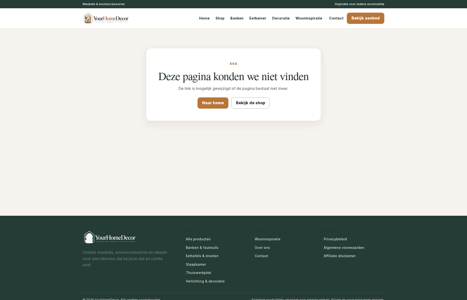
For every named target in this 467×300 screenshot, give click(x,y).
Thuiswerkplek (198, 273)
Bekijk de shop (250, 102)
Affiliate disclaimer (340, 256)
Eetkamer (257, 18)
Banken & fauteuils (202, 247)
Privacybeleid (335, 239)
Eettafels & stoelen (202, 256)
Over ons (262, 247)
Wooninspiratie (309, 18)
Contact (336, 18)
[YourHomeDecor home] (111, 18)
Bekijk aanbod (365, 18)
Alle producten (198, 239)
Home (204, 18)
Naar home (213, 102)
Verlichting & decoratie (205, 281)
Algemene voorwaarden (344, 247)
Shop (220, 18)
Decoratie (281, 18)
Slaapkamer (196, 264)
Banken (236, 18)
